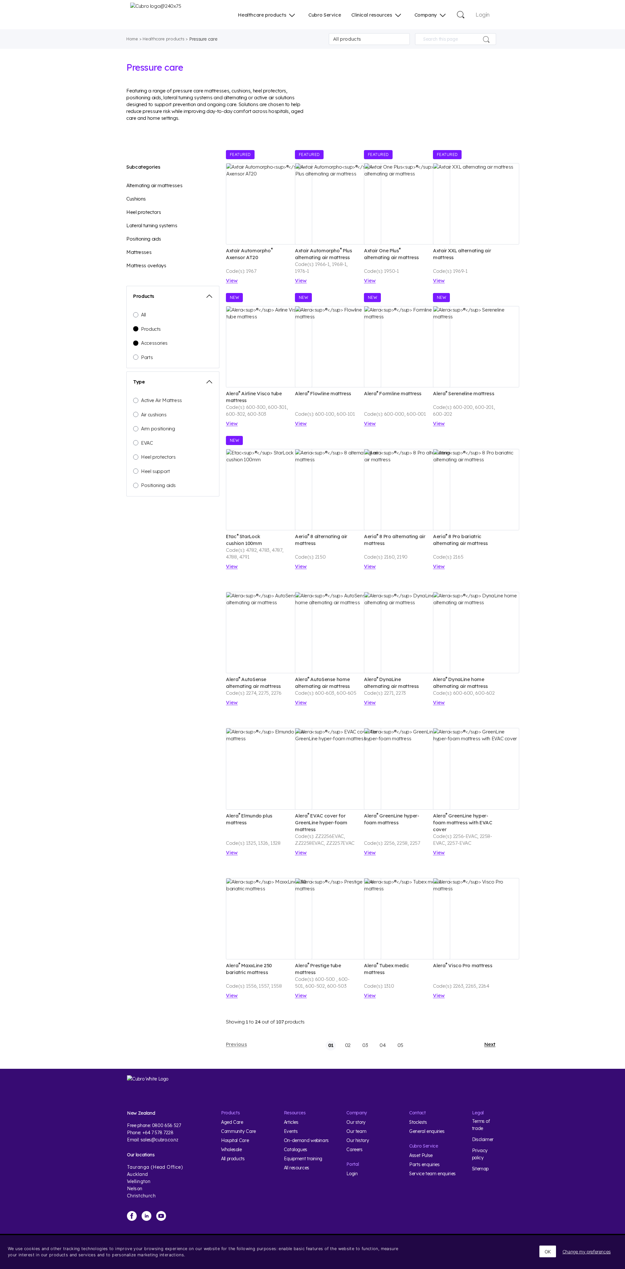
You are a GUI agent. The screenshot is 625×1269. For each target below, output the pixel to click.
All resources (296, 1168)
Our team (356, 1131)
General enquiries (427, 1131)
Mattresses (138, 252)
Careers (354, 1149)
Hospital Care (235, 1140)
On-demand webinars (306, 1140)
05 (400, 1045)
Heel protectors (143, 212)
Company (425, 15)
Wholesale (231, 1149)
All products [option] (347, 39)
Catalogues (295, 1149)
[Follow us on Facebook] (132, 1216)
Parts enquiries (424, 1164)
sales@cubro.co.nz (159, 1140)
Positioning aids (143, 239)
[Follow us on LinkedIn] (146, 1216)
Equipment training (303, 1159)
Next (489, 1044)
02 (348, 1045)
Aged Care (232, 1122)
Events (291, 1131)
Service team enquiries (432, 1174)
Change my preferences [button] (586, 1251)
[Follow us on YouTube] (161, 1216)
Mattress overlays (146, 265)
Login (483, 14)
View (232, 280)
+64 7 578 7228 (158, 1133)
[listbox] (369, 39)
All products (233, 1159)
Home (132, 38)
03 (365, 1045)
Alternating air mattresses (154, 185)
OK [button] (548, 1251)
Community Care (238, 1131)
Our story (356, 1122)
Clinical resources (371, 15)
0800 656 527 (166, 1125)
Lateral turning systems (151, 225)
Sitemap (480, 1169)
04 (382, 1045)
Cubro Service (324, 15)
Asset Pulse (421, 1155)
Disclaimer (482, 1139)
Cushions (136, 199)
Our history (357, 1140)
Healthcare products (262, 15)
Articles (291, 1122)
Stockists (418, 1122)
